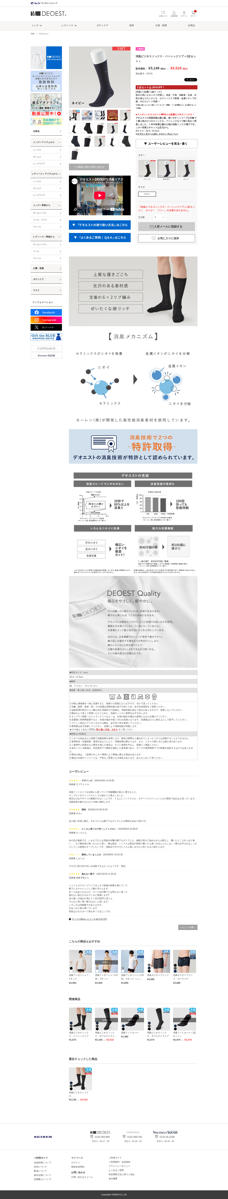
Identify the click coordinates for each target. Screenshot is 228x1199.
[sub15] (74, 154)
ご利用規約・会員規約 (119, 1162)
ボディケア (102, 25)
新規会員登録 (77, 1166)
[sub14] (125, 141)
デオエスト (48, 15)
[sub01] (87, 115)
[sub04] (125, 115)
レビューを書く (187, 927)
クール (36, 251)
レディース (67, 25)
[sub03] (112, 115)
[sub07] (99, 128)
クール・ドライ (40, 220)
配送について (40, 1171)
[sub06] (87, 128)
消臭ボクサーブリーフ (158, 975)
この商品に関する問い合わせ (89, 167)
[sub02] (99, 115)
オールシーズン (40, 213)
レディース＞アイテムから (45, 173)
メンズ (34, 25)
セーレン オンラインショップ (44, 3)
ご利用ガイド (115, 1157)
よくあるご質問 (116, 1170)
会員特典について (42, 1162)
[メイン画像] (74, 115)
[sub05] (74, 128)
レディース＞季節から (44, 236)
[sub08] (112, 128)
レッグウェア (39, 163)
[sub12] (99, 141)
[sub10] (74, 141)
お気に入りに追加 (168, 238)
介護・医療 (161, 25)
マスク (36, 290)
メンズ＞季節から (41, 205)
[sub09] (125, 128)
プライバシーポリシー (119, 1166)
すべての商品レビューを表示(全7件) (89, 919)
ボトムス (37, 157)
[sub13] (112, 141)
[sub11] (87, 141)
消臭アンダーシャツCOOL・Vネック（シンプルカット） (132, 979)
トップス (37, 150)
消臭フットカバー (129, 1032)
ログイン (75, 1162)
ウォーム (37, 226)
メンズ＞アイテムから (44, 142)
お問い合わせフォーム (82, 1177)
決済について (40, 1166)
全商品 (191, 25)
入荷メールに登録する (168, 226)
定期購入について (42, 1179)
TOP (33, 34)
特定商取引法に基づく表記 (122, 1174)
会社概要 (113, 1178)
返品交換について (42, 1175)
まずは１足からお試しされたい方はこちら (157, 134)
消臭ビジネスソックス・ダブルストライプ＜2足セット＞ (106, 1035)
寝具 (131, 25)
